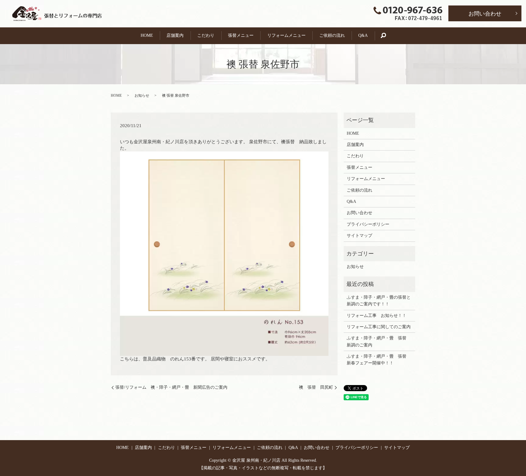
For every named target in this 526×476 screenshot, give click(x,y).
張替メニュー (241, 35)
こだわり (205, 35)
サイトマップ (359, 235)
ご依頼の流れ (332, 35)
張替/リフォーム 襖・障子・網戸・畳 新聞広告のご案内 (171, 387)
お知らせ (142, 95)
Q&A (363, 35)
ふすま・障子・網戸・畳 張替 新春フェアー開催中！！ (379, 359)
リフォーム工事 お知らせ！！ (376, 315)
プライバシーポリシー (368, 224)
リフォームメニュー (286, 35)
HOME (147, 35)
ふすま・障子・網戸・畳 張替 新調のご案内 (379, 341)
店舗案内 (175, 35)
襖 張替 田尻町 (316, 387)
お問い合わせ (484, 14)
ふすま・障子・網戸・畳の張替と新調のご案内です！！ (379, 300)
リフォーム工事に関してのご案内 (379, 327)
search (386, 35)
